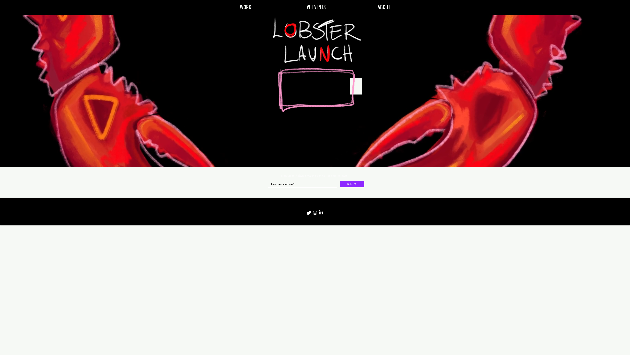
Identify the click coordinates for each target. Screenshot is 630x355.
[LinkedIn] (321, 212)
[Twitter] (309, 212)
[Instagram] (315, 212)
